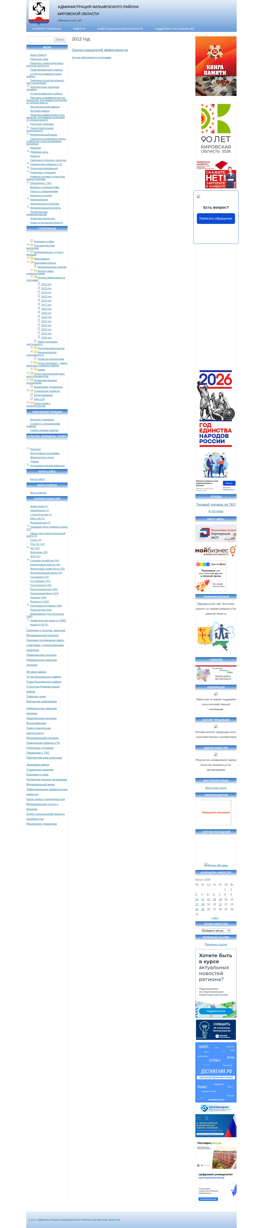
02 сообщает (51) (40, 581)
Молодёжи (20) (39, 552)
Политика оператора (42, 218)
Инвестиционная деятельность (120, 29)
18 (202, 904)
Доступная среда (216, 787)
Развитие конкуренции (51, 359)
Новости (79, 29)
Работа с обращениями (44, 191)
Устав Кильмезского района (46, 93)
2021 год (46, 321)
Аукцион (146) (38, 597)
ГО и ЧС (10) (37, 544)
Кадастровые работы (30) (45, 564)
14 (220, 899)
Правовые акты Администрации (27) (47, 528)
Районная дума (39, 59)
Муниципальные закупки (52, 267)
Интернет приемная (42, 419)
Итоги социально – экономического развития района (47, 364)
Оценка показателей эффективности (100, 50)
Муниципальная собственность (42, 353)
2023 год (46, 329)
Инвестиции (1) (39, 506)
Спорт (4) (35, 540)
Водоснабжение (43, 395)
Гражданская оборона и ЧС (46, 164)
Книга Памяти (38, 55)
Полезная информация (44, 168)
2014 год (46, 292)
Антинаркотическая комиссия (47, 465)
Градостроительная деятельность (40, 129)
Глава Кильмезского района (46, 69)
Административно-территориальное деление (46, 178)
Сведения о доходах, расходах (48, 160)
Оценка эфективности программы (91, 57)
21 (220, 904)
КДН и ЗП (39, 399)
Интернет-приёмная (46, 29)
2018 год (46, 309)
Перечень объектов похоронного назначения (46, 81)
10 (196, 899)
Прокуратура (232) (41, 609)
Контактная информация (45, 106)
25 (202, 909)
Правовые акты (39, 152)
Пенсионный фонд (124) (44, 593)
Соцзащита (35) (39, 577)
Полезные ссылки (216, 944)
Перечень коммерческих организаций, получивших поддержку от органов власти (46, 117)
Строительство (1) (41, 514)
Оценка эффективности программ (46, 279)
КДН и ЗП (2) (37, 518)
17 (196, 904)
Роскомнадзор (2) (40, 522)
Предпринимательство (51, 348)
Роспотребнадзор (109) (44, 589)
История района (40, 110)
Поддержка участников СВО (174, 29)
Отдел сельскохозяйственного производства (46, 375)
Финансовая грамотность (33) (47, 568)
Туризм (34, 461)
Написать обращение (216, 218)
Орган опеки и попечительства (38, 404)
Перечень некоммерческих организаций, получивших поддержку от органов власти (47, 100)
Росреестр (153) (39, 601)
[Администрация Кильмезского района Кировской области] (39, 25)
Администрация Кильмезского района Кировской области (98, 10)
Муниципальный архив (43, 134)
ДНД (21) (35, 556)
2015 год (46, 296)
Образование (42, 258)
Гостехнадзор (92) (41, 585)
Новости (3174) (39, 624)
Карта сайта (37, 479)
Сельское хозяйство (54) (44, 560)
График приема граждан (44, 430)
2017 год (46, 304)
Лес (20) (35, 548)
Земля (41, 369)
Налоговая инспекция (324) (46, 605)
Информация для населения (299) (45, 615)
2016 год (46, 300)
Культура (35, 449)
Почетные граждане (42, 124)
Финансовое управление (48, 387)
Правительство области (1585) (48, 620)
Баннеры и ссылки (41, 195)
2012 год (46, 284)
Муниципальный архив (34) (46, 572)
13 (214, 899)
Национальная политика (44, 203)
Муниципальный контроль (45, 207)
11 (202, 899)
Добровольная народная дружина (43, 88)
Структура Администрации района (44, 75)
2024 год (46, 333)
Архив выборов (39, 199)
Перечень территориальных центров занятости (45, 64)
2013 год (46, 288)
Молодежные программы (45, 453)
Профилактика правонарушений (37, 213)
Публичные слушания (43, 172)
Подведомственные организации (42, 381)
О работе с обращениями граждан (43, 425)
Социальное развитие (47, 391)
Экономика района (45, 262)
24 (196, 909)
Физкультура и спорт (42, 457)
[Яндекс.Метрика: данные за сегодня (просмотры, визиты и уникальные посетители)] (216, 865)
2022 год (46, 325)
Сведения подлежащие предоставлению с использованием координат (46, 141)
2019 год (46, 313)
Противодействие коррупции (41, 247)
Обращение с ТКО (40, 183)
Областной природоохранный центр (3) (46, 534)
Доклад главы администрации (40, 272)
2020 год (46, 317)
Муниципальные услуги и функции (45, 253)
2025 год (46, 337)
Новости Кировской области (46, 222)
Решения (35, 147)
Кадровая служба (44, 241)
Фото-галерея (38, 492)
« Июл (214, 918)
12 (208, 899)
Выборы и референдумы (44, 187)
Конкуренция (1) (39, 510)
